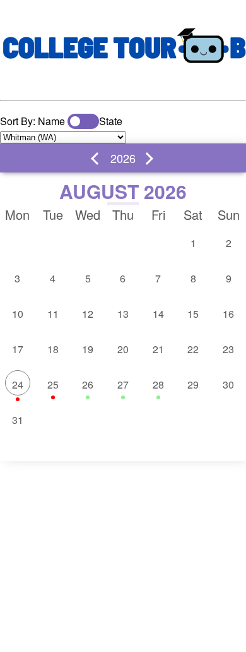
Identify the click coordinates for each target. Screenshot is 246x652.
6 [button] (123, 278)
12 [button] (87, 313)
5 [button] (88, 278)
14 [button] (158, 313)
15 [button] (193, 313)
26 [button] (87, 384)
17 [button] (17, 349)
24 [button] (17, 384)
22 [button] (193, 349)
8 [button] (193, 278)
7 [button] (158, 278)
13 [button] (123, 313)
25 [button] (53, 384)
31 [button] (17, 420)
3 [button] (17, 278)
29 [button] (193, 384)
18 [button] (53, 349)
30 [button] (228, 384)
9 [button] (228, 278)
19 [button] (87, 349)
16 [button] (228, 313)
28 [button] (158, 384)
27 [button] (123, 384)
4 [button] (53, 278)
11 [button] (53, 313)
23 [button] (228, 349)
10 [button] (17, 313)
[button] (97, 158)
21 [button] (158, 349)
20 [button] (123, 349)
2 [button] (228, 243)
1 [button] (193, 243)
